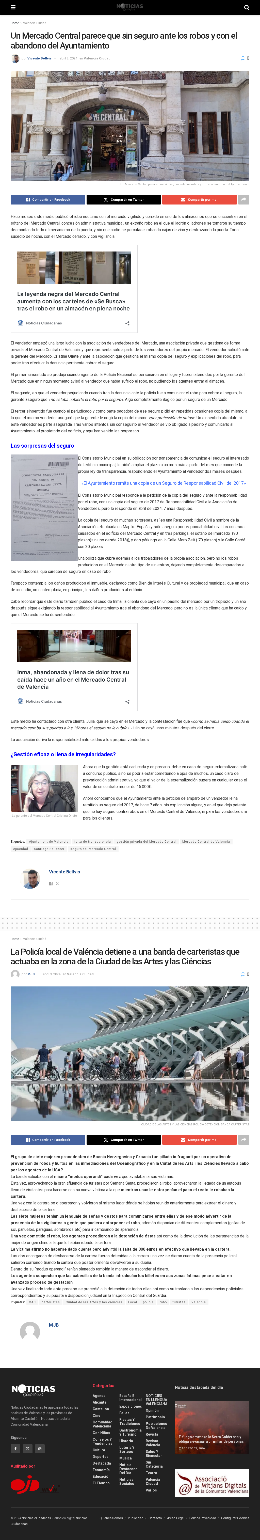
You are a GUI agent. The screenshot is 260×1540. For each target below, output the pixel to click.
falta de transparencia (92, 841)
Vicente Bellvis (39, 58)
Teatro (151, 1473)
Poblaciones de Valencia (156, 1426)
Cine (96, 1415)
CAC (32, 1302)
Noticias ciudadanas (36, 1518)
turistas (179, 1302)
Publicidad (135, 1518)
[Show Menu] (13, 7)
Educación (101, 1476)
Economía (101, 1470)
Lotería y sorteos (126, 1449)
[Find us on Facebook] (15, 1448)
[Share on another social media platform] (243, 200)
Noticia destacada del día (128, 1469)
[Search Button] (246, 7)
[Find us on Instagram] (40, 1448)
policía (148, 1302)
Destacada (102, 1463)
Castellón (101, 1409)
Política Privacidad (202, 1518)
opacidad (20, 849)
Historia (126, 1441)
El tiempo (101, 1483)
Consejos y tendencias (102, 1441)
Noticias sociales (126, 1482)
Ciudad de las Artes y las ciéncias (94, 1302)
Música (125, 1458)
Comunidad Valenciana (102, 1424)
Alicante (99, 1402)
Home (15, 23)
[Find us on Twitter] (27, 1448)
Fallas (124, 1413)
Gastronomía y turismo (130, 1432)
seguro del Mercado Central (93, 849)
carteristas (51, 1302)
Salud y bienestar (154, 1454)
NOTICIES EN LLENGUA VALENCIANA (156, 1400)
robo (163, 1302)
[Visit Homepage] (130, 8)
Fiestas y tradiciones (129, 1422)
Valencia (198, 1302)
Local (132, 1302)
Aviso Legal (175, 1518)
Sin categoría (154, 1464)
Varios (151, 1490)
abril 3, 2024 (68, 58)
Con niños (101, 1433)
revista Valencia (153, 1443)
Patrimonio (155, 1417)
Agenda (99, 1396)
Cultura (99, 1450)
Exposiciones (130, 1406)
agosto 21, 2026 (193, 1448)
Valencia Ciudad (34, 23)
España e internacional (130, 1398)
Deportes (100, 1457)
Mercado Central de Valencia (206, 841)
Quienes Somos (111, 1518)
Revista (152, 1434)
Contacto (155, 1518)
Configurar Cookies (235, 1518)
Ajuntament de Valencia (49, 841)
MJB (31, 974)
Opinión (152, 1410)
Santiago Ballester (49, 849)
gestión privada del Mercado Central (146, 841)
